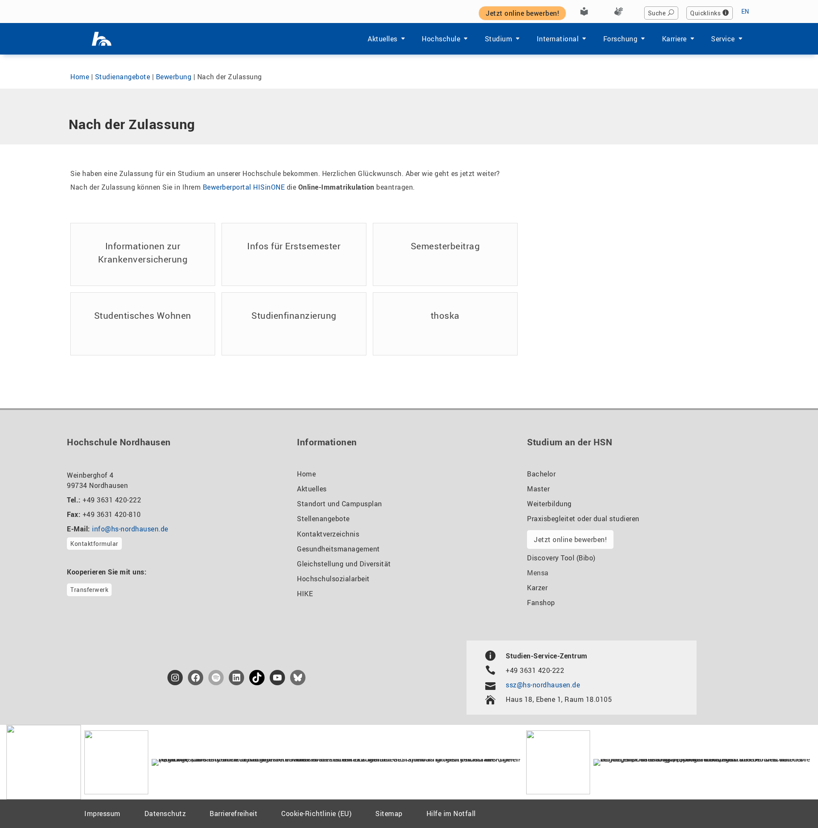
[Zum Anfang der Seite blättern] (790, 802)
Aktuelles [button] (382, 38)
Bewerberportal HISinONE (244, 187)
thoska (445, 315)
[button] (18, 809)
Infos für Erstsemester (293, 246)
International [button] (558, 38)
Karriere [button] (674, 38)
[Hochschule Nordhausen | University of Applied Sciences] (101, 39)
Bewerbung (174, 76)
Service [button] (723, 38)
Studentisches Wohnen (142, 315)
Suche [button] (657, 13)
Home (79, 76)
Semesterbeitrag (445, 246)
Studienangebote (122, 76)
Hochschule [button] (441, 38)
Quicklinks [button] (705, 13)
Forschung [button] (620, 38)
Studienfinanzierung (294, 315)
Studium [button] (499, 38)
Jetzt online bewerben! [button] (522, 13)
